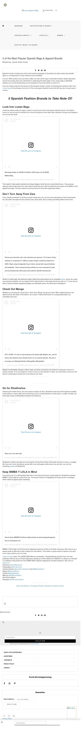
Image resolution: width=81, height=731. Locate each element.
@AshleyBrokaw (13, 573)
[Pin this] (45, 70)
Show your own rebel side (13, 453)
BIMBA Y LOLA (21, 544)
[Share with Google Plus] (42, 70)
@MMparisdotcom (38, 569)
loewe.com (6, 563)
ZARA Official (22, 274)
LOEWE (22, 179)
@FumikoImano (16, 567)
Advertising (8, 656)
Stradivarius (20, 457)
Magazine (19, 26)
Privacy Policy (35, 644)
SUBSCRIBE (48, 10)
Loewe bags (7, 88)
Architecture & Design (40, 26)
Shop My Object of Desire (26, 45)
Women (60, 35)
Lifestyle (43, 35)
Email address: (9, 699)
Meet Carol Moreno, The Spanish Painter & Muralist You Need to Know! (40, 586)
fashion (63, 279)
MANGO (21, 365)
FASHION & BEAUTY (22, 35)
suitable (12, 466)
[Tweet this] (38, 70)
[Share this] (35, 70)
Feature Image (7, 556)
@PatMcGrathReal (15, 575)
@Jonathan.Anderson (22, 569)
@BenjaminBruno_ (13, 571)
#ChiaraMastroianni (15, 565)
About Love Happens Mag (13, 652)
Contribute (8, 660)
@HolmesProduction (17, 579)
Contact (7, 668)
